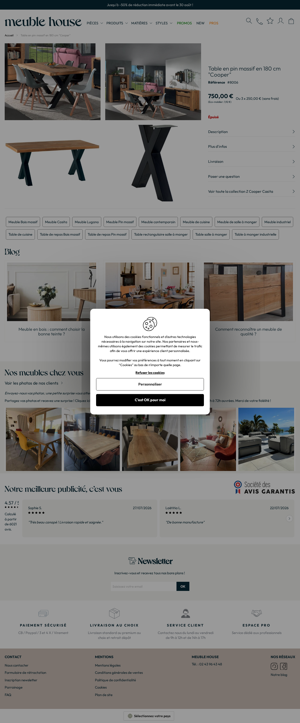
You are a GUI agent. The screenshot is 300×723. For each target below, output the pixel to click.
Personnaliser (150, 384)
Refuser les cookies (150, 373)
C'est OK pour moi (150, 400)
